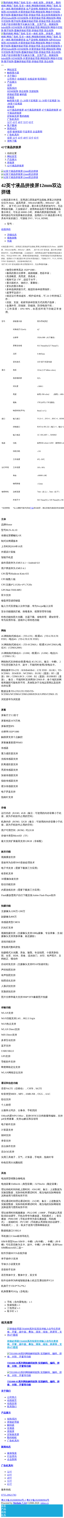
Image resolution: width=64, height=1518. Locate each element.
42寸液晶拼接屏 (15, 165)
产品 (31, 508)
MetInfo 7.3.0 (20, 1503)
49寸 (9, 1478)
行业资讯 (12, 1456)
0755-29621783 (8, 1495)
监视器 (10, 1428)
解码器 (10, 1425)
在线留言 (12, 1400)
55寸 (9, 1481)
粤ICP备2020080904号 (37, 1500)
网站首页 (12, 69)
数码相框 (12, 1437)
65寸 (9, 1484)
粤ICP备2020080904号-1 (13, 1500)
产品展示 (12, 159)
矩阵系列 (12, 1419)
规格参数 (12, 238)
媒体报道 (12, 1453)
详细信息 (12, 234)
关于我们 (6, 1391)
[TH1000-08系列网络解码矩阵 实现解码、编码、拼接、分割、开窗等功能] (35, 1356)
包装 (9, 241)
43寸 (9, 1475)
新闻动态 (6, 1447)
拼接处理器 (13, 1422)
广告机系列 (13, 1440)
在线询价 (6, 229)
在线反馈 (12, 1403)
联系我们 (12, 1406)
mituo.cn (44, 1503)
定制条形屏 (13, 1434)
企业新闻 (12, 1459)
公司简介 (12, 1397)
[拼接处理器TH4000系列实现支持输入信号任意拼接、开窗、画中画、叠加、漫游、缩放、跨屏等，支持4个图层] (35, 1335)
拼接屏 (10, 162)
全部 (9, 85)
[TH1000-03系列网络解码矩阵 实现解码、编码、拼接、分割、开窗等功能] (35, 1375)
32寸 (9, 1471)
